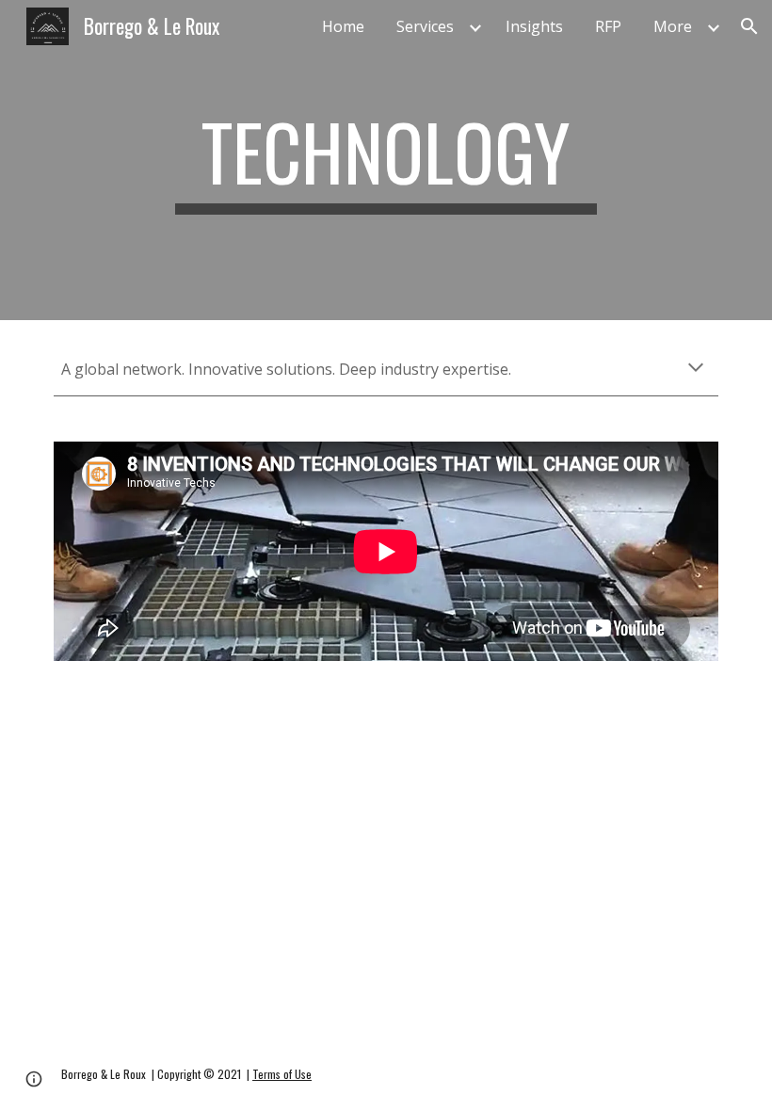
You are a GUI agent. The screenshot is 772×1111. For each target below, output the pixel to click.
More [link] (672, 26)
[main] (386, 160)
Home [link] (343, 26)
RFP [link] (608, 26)
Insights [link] (534, 26)
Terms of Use (282, 1074)
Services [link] (425, 26)
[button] (749, 26)
